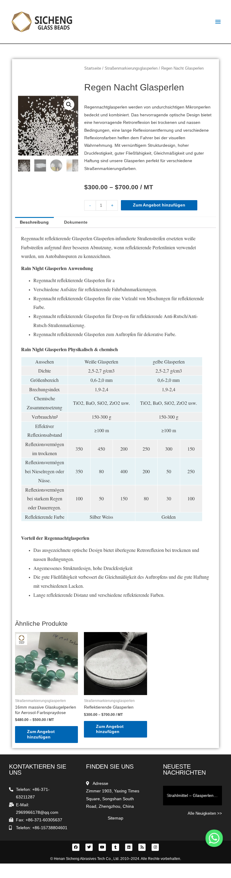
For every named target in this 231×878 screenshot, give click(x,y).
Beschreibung (34, 222)
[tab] (34, 222)
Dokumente (76, 222)
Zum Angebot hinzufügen (159, 205)
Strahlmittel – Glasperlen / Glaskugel (194, 795)
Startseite (92, 68)
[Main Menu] (218, 21)
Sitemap (115, 818)
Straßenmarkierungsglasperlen (131, 68)
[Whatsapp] (214, 838)
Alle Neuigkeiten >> (205, 813)
